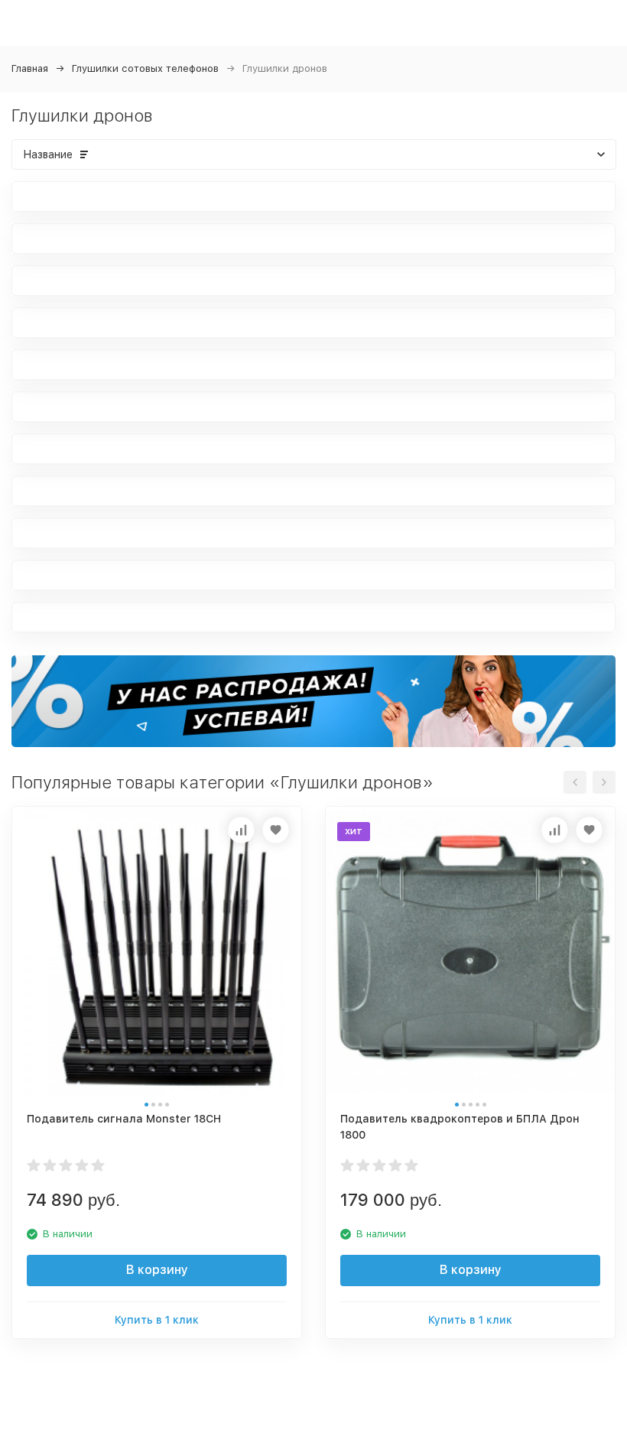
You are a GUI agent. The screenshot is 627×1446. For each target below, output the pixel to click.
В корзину (157, 1269)
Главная (29, 68)
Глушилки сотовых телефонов (145, 68)
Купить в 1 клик (157, 1320)
